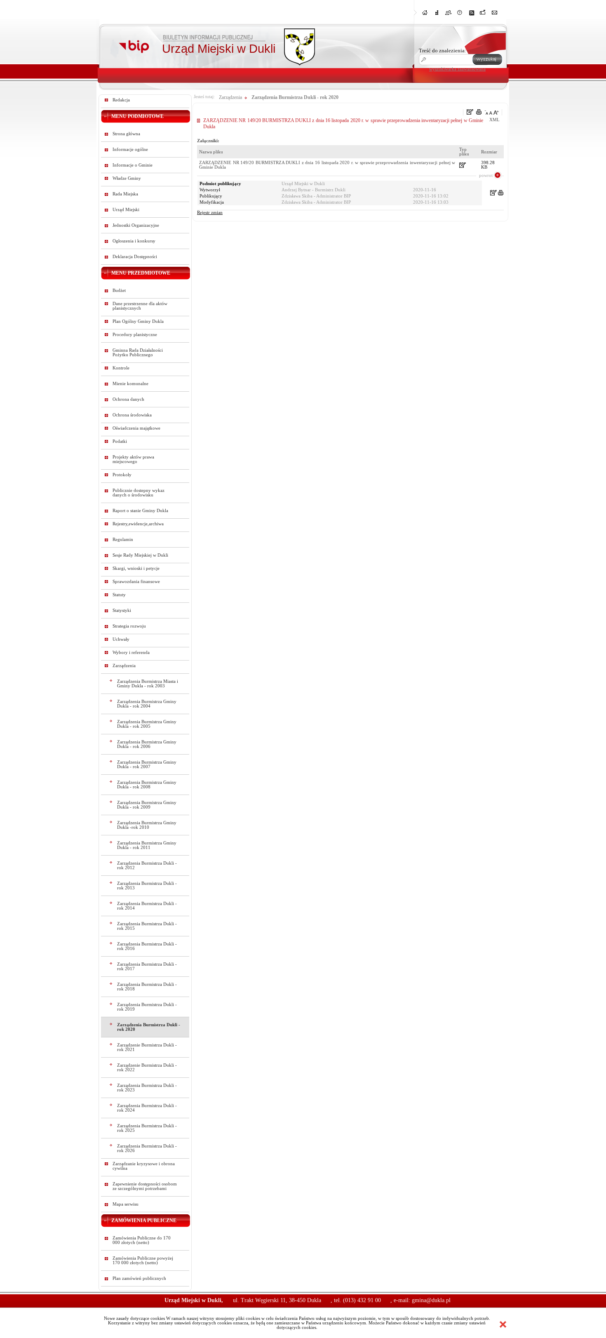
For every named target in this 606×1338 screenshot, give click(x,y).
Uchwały (121, 639)
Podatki (120, 441)
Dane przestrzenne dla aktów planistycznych (140, 305)
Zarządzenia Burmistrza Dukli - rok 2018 (147, 986)
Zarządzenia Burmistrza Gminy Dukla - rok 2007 (146, 764)
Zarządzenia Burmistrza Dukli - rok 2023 (147, 1087)
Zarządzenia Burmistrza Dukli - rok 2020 (148, 1027)
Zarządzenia (124, 665)
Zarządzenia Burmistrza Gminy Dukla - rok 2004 (146, 703)
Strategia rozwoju (129, 626)
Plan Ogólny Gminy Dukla (138, 321)
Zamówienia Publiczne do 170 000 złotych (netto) (142, 1240)
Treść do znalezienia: (442, 50)
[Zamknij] (503, 1324)
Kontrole (121, 368)
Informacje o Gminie (133, 165)
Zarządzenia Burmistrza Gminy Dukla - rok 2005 (146, 724)
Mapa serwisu (126, 1204)
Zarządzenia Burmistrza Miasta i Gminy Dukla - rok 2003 (147, 683)
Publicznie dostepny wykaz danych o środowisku (138, 492)
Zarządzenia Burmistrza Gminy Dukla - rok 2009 (146, 804)
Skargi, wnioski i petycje (136, 568)
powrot (486, 175)
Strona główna (126, 134)
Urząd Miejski (126, 209)
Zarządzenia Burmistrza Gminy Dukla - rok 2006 (146, 744)
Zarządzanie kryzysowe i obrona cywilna (144, 1166)
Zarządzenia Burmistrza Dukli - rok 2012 (147, 865)
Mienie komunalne (130, 383)
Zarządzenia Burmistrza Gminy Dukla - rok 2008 (146, 784)
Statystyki (122, 610)
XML (494, 120)
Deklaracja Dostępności (135, 256)
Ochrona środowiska (132, 415)
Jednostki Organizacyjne (136, 225)
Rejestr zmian (210, 212)
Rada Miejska (125, 194)
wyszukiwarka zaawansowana (457, 68)
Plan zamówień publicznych (139, 1278)
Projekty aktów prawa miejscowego (133, 459)
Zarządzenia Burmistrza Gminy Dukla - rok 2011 (146, 845)
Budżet (119, 290)
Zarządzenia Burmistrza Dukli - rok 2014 (147, 905)
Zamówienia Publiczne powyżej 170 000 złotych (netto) (143, 1260)
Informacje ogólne (130, 149)
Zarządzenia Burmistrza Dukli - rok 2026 (147, 1148)
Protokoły (122, 475)
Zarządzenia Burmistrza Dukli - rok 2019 (147, 1006)
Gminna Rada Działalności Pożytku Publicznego (138, 352)
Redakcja (121, 100)
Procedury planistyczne (135, 334)
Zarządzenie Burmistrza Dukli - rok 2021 (147, 1047)
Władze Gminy (127, 178)
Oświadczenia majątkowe (136, 428)
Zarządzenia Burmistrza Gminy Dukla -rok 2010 (146, 825)
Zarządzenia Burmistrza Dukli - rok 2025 (147, 1128)
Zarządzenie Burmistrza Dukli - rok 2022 (147, 1067)
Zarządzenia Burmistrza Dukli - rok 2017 (147, 966)
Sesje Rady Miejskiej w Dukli (140, 555)
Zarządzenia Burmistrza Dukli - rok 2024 (147, 1107)
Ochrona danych (128, 399)
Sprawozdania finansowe (136, 581)
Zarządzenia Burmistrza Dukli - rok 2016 (147, 946)
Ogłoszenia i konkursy (134, 241)
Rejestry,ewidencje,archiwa (138, 524)
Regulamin (123, 539)
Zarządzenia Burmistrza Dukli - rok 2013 (147, 885)
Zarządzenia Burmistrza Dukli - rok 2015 (147, 926)
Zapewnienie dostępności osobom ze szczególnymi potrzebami (145, 1186)
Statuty (119, 595)
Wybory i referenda (131, 652)
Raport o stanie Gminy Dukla (140, 510)
